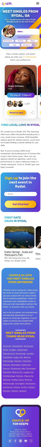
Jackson (23, 391)
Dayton (14, 391)
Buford (27, 357)
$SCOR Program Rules (17, 434)
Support (29, 434)
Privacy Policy (15, 432)
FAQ (24, 430)
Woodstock (17, 346)
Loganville (28, 372)
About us (18, 430)
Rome (5, 350)
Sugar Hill (18, 357)
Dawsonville (9, 353)
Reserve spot (16, 112)
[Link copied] (32, 112)
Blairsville (17, 372)
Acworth (7, 346)
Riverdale (31, 368)
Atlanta (17, 361)
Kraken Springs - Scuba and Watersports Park (18, 253)
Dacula (6, 368)
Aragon (12, 350)
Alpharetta (22, 350)
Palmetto (7, 372)
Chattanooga (9, 376)
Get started (20, 204)
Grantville (8, 387)
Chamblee (7, 357)
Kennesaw (28, 346)
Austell (30, 353)
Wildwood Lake (18, 368)
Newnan (7, 379)
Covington (20, 383)
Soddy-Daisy (18, 379)
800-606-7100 (14, 436)
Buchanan (15, 365)
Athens (17, 387)
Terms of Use (25, 432)
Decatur (7, 365)
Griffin (24, 387)
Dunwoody (21, 353)
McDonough (8, 383)
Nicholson (30, 383)
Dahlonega (8, 361)
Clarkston (26, 361)
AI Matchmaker (29, 57)
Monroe (28, 379)
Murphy (19, 376)
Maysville (28, 376)
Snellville (26, 365)
